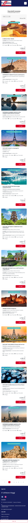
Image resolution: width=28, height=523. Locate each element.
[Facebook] (2, 497)
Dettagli (20, 52)
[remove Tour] (9, 16)
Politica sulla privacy (5, 514)
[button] (25, 3)
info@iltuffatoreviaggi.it (7, 509)
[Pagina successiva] (21, 482)
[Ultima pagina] (23, 482)
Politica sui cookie (4, 516)
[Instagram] (6, 497)
